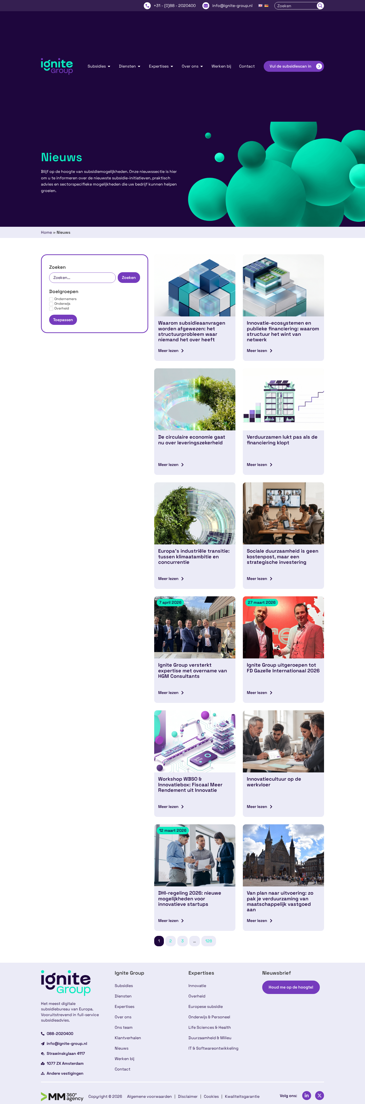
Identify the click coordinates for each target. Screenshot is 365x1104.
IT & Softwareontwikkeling (213, 1048)
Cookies (211, 1096)
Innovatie (197, 985)
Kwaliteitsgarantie (242, 1096)
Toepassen (63, 319)
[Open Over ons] (202, 66)
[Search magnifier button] (320, 5)
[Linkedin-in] (306, 1095)
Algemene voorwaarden (149, 1096)
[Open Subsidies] (109, 66)
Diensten (123, 996)
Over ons (123, 1017)
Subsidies (124, 985)
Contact (122, 1069)
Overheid (196, 996)
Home (46, 232)
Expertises (124, 1006)
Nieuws (121, 1048)
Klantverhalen (128, 1037)
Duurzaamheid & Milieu (209, 1037)
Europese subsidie (205, 1006)
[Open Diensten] (139, 66)
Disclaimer (188, 1096)
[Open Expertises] (172, 66)
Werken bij (124, 1058)
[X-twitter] (319, 1095)
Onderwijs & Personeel (209, 1017)
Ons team (124, 1027)
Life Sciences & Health (209, 1027)
